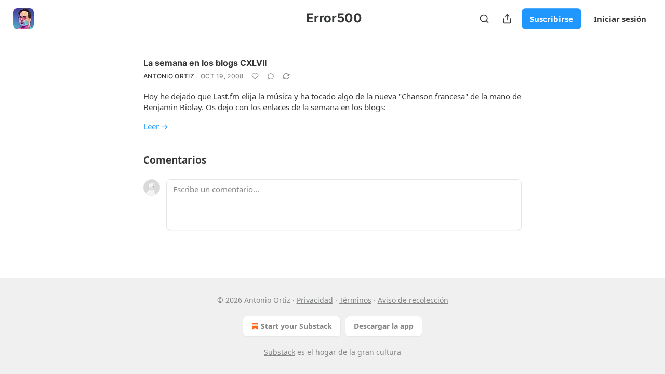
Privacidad (315, 300)
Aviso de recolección (413, 300)
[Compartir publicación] (507, 18)
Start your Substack (296, 326)
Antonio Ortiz (168, 76)
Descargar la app (384, 326)
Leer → (155, 126)
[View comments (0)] (270, 76)
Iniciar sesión (620, 19)
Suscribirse (551, 19)
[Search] (484, 18)
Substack (279, 352)
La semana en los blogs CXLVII (205, 63)
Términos (355, 300)
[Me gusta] (255, 76)
